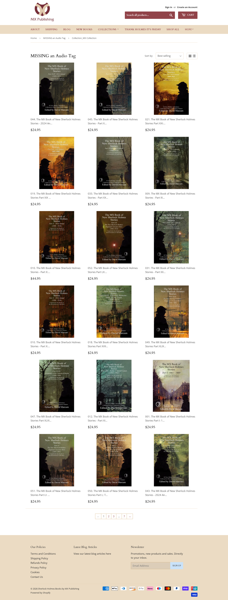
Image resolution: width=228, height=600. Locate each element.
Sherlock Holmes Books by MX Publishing (58, 588)
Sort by (149, 55)
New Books (84, 29)
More (188, 29)
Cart (190, 15)
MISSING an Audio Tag (54, 38)
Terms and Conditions (43, 553)
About (35, 29)
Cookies (35, 572)
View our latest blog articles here (92, 553)
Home (34, 38)
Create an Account (187, 7)
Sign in (168, 7)
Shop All (173, 29)
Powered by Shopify (40, 592)
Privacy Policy (38, 567)
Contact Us (37, 576)
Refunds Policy (39, 562)
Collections (107, 29)
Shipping (51, 29)
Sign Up (176, 565)
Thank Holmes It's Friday (143, 29)
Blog (67, 29)
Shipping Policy (39, 558)
